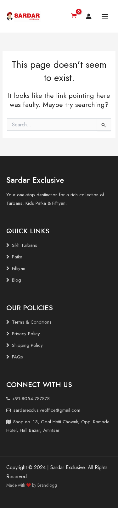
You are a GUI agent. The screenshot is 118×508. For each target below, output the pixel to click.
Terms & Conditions (32, 322)
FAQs (17, 356)
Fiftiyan (18, 268)
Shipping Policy (27, 345)
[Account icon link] (89, 16)
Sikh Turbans (24, 245)
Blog (16, 280)
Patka (17, 256)
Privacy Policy (26, 333)
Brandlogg (47, 485)
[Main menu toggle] (105, 16)
